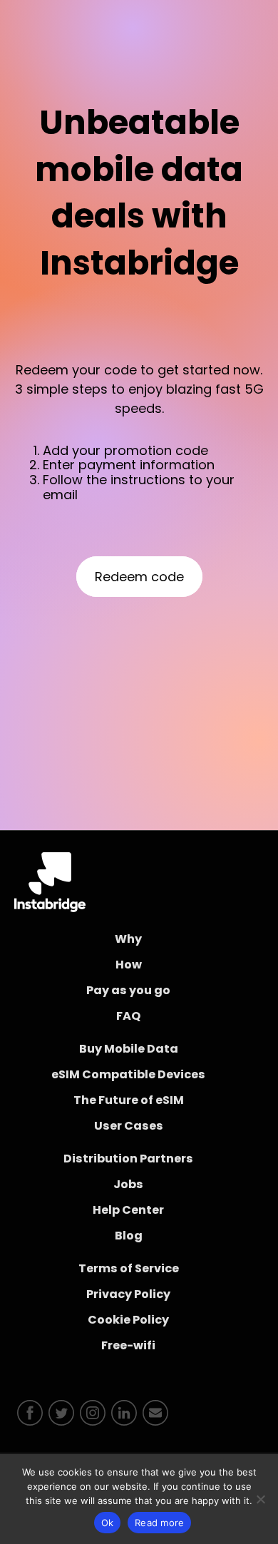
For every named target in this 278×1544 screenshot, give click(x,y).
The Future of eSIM (128, 1100)
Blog (129, 1235)
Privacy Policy (128, 1294)
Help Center (128, 1210)
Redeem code (139, 577)
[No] (260, 1499)
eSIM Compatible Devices (128, 1074)
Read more (159, 1522)
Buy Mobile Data (128, 1049)
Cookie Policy (128, 1320)
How (128, 964)
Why (128, 939)
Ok (107, 1522)
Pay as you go (128, 990)
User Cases (128, 1126)
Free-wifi (128, 1345)
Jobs (128, 1184)
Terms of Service (128, 1268)
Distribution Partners (128, 1158)
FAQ (128, 1016)
